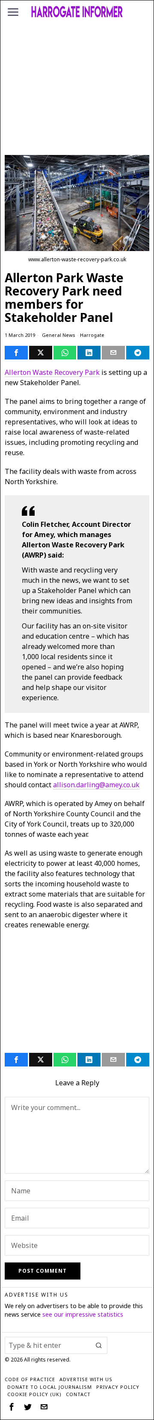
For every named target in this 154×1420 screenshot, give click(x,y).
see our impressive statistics (82, 1314)
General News (58, 335)
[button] (98, 1345)
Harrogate (92, 335)
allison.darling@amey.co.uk (96, 784)
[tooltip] (16, 352)
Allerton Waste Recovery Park (52, 372)
